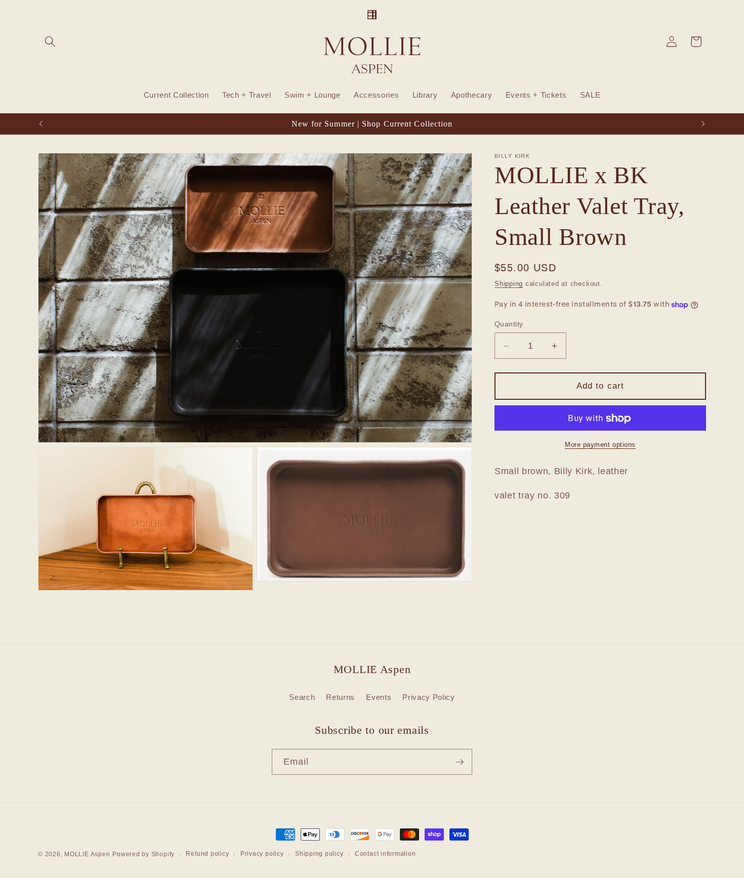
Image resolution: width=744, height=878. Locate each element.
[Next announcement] (703, 124)
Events (378, 697)
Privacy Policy (428, 697)
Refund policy (207, 853)
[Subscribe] (459, 762)
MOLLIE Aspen (87, 854)
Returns (340, 697)
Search (302, 697)
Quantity (508, 324)
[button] (50, 41)
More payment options (600, 445)
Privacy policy (262, 853)
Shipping (508, 284)
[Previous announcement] (41, 124)
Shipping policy (319, 853)
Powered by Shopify (143, 854)
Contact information (385, 853)
